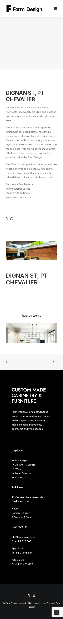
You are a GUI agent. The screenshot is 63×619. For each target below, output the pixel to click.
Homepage (21, 460)
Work (18, 469)
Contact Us (20, 477)
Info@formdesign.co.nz (23, 537)
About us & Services (26, 465)
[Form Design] (25, 8)
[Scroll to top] (56, 612)
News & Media (23, 473)
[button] (55, 8)
